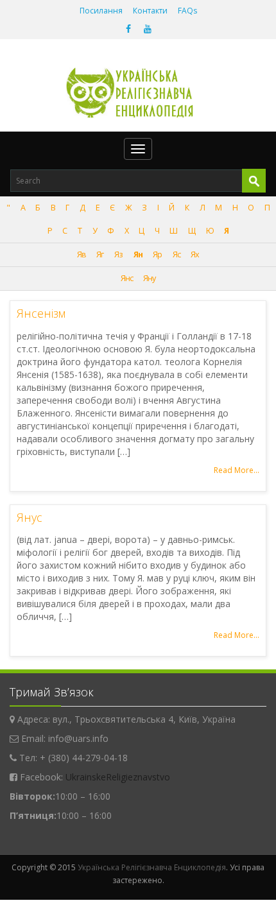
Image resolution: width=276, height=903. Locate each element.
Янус (29, 517)
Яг (99, 254)
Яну (149, 278)
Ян (138, 254)
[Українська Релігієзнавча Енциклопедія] (138, 93)
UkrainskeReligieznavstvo (117, 777)
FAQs (187, 10)
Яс (176, 254)
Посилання (101, 10)
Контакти (150, 10)
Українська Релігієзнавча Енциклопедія (152, 867)
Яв (81, 254)
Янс (127, 278)
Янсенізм (41, 313)
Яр (157, 254)
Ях (195, 254)
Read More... (236, 470)
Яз (118, 254)
